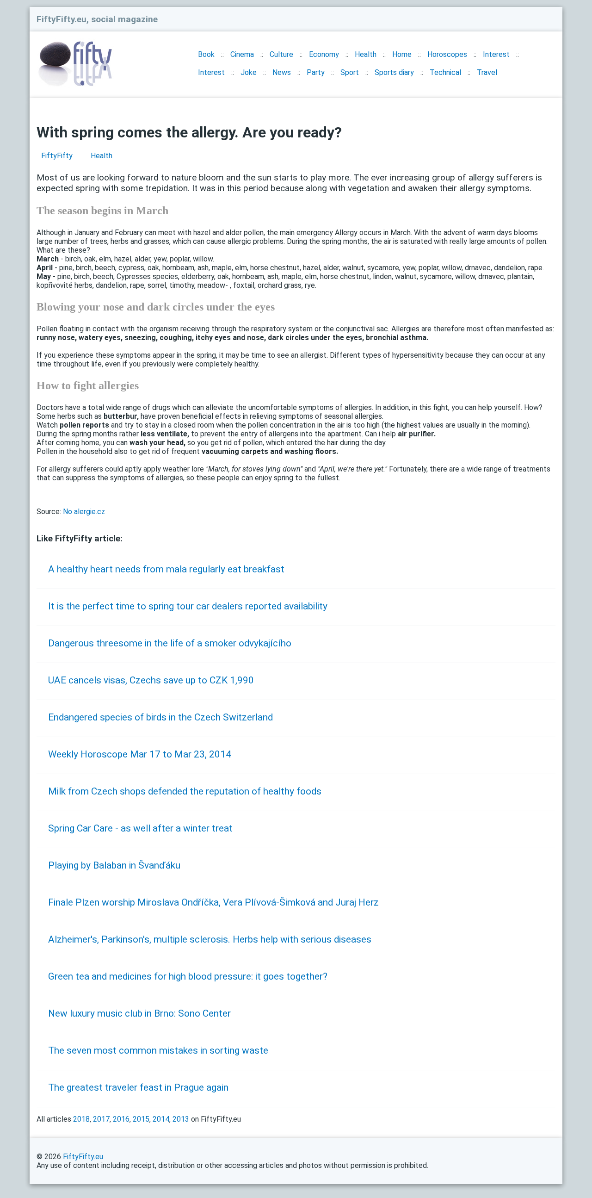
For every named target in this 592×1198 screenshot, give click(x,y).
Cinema (242, 54)
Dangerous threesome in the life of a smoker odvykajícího (169, 643)
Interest (496, 54)
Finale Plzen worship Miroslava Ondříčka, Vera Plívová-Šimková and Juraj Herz (213, 902)
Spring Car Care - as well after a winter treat (140, 828)
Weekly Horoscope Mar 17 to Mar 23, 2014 (139, 754)
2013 (181, 1119)
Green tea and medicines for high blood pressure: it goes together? (187, 976)
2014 (161, 1119)
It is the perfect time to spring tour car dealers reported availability (187, 606)
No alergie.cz (84, 511)
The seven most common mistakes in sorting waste (158, 1050)
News (281, 72)
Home (402, 54)
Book (206, 54)
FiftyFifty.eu (83, 1156)
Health (365, 54)
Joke (248, 72)
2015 (141, 1119)
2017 (101, 1119)
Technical (445, 72)
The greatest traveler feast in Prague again (138, 1087)
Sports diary (394, 72)
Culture (281, 54)
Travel (487, 72)
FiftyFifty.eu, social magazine (97, 19)
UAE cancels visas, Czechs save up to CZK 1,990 (151, 680)
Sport (349, 72)
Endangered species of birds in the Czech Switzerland (160, 717)
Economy (324, 54)
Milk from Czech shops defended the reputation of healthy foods (184, 791)
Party (316, 72)
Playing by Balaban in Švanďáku (114, 865)
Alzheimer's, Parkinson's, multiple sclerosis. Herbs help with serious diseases (209, 939)
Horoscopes (447, 54)
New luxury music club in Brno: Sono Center (139, 1013)
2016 (121, 1119)
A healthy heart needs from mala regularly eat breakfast (166, 569)
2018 (81, 1119)
